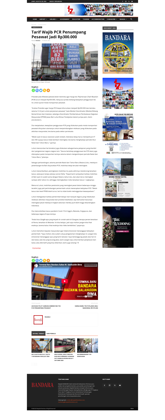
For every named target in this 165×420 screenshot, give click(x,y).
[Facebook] (122, 1)
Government (65, 19)
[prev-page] (33, 364)
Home (35, 19)
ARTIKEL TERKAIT (38, 333)
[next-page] (36, 364)
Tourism (86, 19)
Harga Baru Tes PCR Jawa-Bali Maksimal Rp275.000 (86, 307)
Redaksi (38, 40)
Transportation (37, 27)
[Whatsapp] (33, 90)
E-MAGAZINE (111, 19)
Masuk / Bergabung (56, 1)
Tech (131, 408)
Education (76, 19)
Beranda (34, 24)
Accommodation (98, 19)
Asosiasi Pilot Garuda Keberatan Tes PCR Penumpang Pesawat (46, 307)
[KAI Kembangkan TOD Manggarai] (87, 345)
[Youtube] (132, 1)
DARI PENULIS (51, 333)
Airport (42, 19)
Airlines (53, 19)
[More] (48, 90)
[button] (131, 19)
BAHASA (122, 19)
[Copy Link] (44, 90)
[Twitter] (128, 1)
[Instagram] (125, 1)
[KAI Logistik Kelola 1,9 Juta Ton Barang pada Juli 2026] (42, 345)
